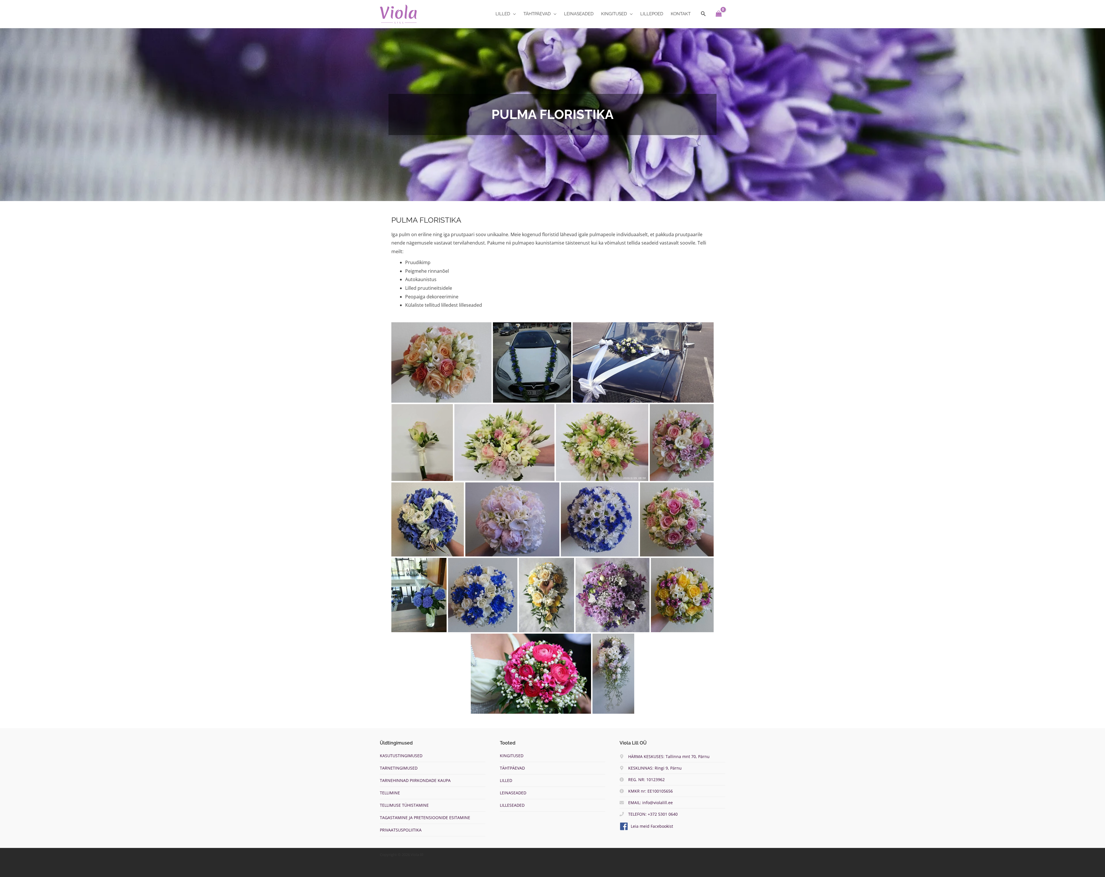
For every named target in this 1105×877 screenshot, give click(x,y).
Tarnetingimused (399, 768)
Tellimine (390, 792)
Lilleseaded (512, 805)
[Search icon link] (703, 14)
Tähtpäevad (512, 768)
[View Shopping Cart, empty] (718, 14)
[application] (513, 13)
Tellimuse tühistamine (404, 805)
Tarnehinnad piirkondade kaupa (415, 780)
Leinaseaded (513, 792)
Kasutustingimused (401, 755)
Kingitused (511, 755)
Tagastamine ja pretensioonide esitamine (425, 817)
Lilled (506, 780)
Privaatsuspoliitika (401, 830)
